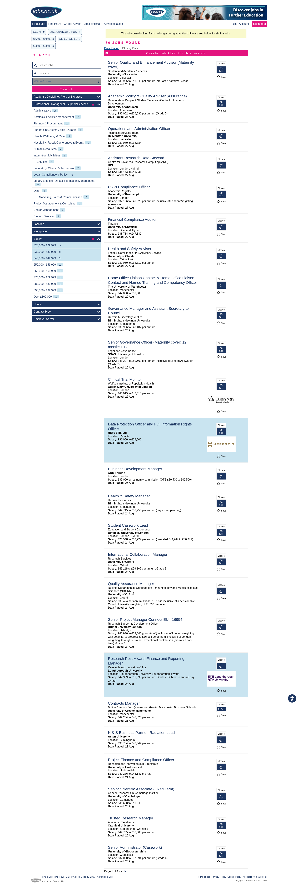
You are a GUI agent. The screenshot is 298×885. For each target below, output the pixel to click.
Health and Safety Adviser (129, 249)
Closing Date (130, 48)
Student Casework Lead (128, 525)
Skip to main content (13, 3)
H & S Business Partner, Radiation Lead (141, 732)
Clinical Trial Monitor (125, 379)
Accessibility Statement (254, 877)
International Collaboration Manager (137, 554)
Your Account (241, 23)
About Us (46, 881)
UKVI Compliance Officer (129, 187)
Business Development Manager (135, 469)
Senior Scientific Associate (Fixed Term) (141, 789)
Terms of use (203, 877)
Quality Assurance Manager (131, 584)
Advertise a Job (113, 23)
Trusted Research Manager (130, 818)
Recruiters (259, 23)
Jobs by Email (92, 23)
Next (125, 871)
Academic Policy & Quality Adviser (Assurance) (147, 96)
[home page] (46, 12)
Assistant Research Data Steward (136, 158)
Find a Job (38, 23)
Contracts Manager (124, 703)
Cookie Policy (234, 877)
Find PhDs (54, 23)
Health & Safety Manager (129, 496)
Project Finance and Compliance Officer (141, 760)
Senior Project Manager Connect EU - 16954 (145, 619)
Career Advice (72, 23)
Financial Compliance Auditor (132, 219)
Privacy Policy (219, 877)
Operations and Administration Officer (139, 129)
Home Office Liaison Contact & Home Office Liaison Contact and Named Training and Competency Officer (152, 280)
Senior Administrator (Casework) (135, 847)
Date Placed (111, 48)
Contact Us (58, 881)
